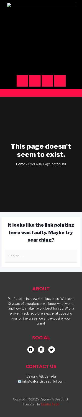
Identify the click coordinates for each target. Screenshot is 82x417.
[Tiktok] (47, 81)
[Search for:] (41, 256)
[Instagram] (22, 81)
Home (20, 164)
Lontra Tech (50, 404)
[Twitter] (60, 81)
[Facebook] (35, 81)
